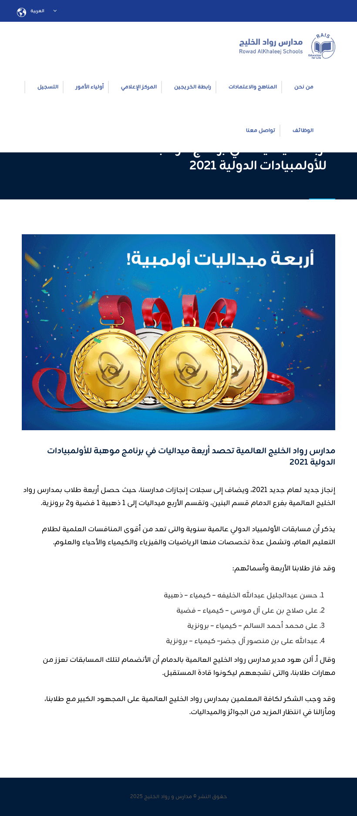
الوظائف (303, 130)
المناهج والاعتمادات (253, 87)
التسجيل (47, 87)
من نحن (303, 87)
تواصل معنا (260, 130)
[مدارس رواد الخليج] (287, 43)
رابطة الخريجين (192, 87)
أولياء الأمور (90, 87)
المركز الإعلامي (139, 87)
